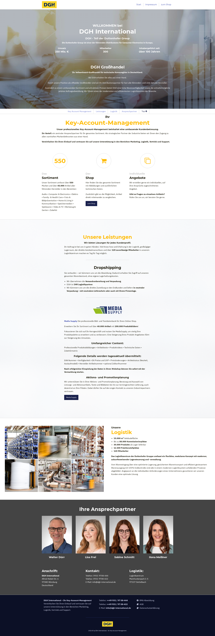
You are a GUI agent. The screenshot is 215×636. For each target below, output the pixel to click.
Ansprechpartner (129, 111)
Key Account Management (79, 111)
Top (143, 111)
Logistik (113, 111)
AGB (141, 604)
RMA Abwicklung (146, 600)
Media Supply (70, 321)
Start (138, 4)
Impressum (151, 4)
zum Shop (166, 4)
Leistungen (101, 111)
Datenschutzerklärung (149, 608)
